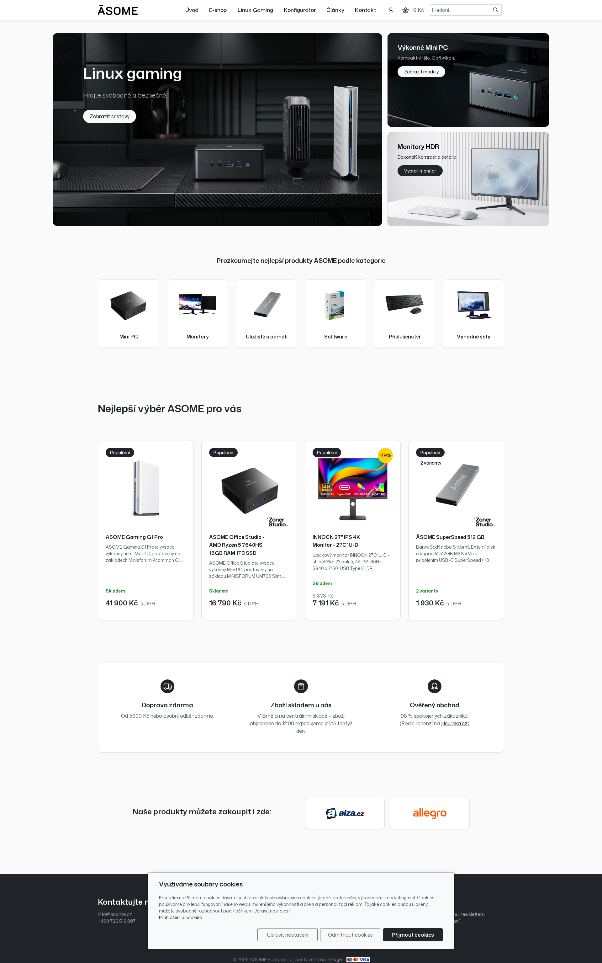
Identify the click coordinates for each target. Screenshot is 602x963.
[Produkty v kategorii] (128, 304)
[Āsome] (118, 9)
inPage (334, 959)
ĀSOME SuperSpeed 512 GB (450, 537)
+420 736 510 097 (116, 921)
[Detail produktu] (146, 488)
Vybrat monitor (420, 171)
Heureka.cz (454, 723)
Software (335, 336)
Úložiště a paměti (267, 336)
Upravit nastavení (287, 934)
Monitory (198, 336)
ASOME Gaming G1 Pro (134, 537)
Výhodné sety (473, 336)
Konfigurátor (300, 9)
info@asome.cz (115, 914)
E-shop (218, 9)
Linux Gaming (255, 9)
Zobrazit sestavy (109, 116)
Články (335, 9)
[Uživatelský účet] (391, 10)
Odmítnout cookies (350, 934)
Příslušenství (404, 336)
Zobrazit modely (421, 72)
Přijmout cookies (413, 934)
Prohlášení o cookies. (181, 917)
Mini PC (128, 336)
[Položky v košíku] (405, 10)
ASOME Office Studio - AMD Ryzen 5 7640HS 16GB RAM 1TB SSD (237, 545)
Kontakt (365, 9)
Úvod (191, 9)
